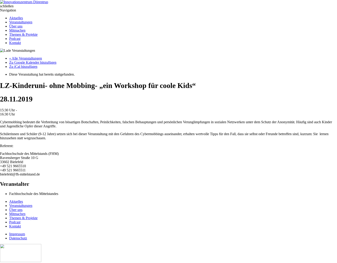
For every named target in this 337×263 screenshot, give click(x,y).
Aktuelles (16, 18)
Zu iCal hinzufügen (23, 66)
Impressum (17, 234)
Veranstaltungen (20, 22)
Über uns (15, 26)
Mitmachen (17, 30)
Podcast (14, 39)
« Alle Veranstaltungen (25, 58)
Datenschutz (18, 238)
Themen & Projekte (23, 34)
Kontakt (15, 43)
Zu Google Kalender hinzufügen (32, 62)
